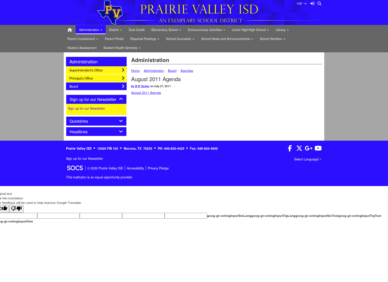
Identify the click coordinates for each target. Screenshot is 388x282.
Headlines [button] (83, 131)
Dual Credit (137, 29)
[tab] (96, 99)
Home (135, 70)
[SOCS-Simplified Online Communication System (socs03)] (75, 168)
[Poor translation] (16, 209)
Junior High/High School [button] (249, 29)
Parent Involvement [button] (81, 38)
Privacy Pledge (158, 168)
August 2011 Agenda (146, 92)
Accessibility (135, 168)
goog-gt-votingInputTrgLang (273, 216)
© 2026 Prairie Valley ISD (105, 168)
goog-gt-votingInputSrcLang (229, 216)
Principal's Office (81, 78)
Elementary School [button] (165, 29)
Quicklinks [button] (84, 121)
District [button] (114, 29)
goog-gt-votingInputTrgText (359, 216)
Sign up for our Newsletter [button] (96, 99)
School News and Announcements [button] (226, 38)
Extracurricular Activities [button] (205, 29)
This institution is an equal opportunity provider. (99, 177)
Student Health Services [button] (120, 47)
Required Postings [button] (143, 38)
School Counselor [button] (179, 38)
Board (172, 70)
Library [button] (281, 29)
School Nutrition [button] (271, 38)
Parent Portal (114, 38)
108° (300, 3)
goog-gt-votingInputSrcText (316, 216)
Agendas (187, 70)
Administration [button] (89, 29)
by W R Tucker (140, 86)
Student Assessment (82, 47)
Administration (154, 70)
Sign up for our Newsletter (86, 108)
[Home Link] (70, 29)
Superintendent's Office (86, 70)
